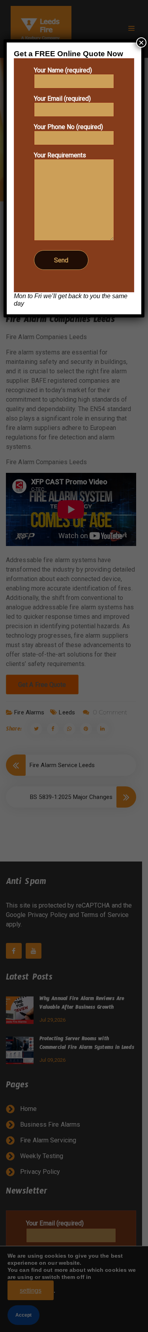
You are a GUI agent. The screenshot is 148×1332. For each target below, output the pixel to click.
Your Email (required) (62, 98)
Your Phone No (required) (68, 127)
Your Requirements (60, 155)
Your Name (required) (63, 70)
